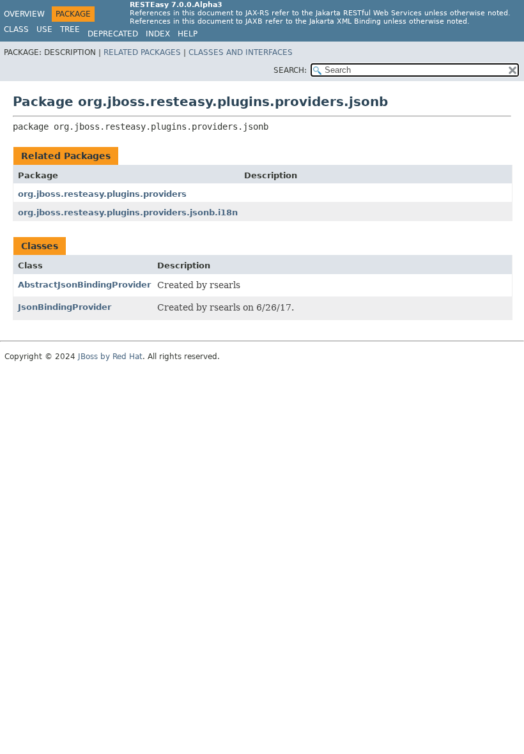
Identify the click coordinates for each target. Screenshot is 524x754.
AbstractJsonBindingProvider (84, 284)
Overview (24, 14)
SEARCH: (290, 70)
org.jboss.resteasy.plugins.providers (102, 194)
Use (44, 29)
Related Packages (142, 52)
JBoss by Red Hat (110, 356)
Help (187, 33)
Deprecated (113, 33)
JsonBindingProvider (64, 307)
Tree (70, 29)
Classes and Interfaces (241, 52)
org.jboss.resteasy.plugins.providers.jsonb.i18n (128, 212)
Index (158, 33)
